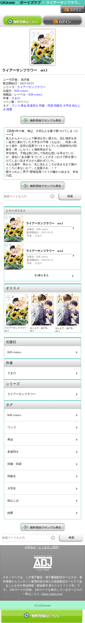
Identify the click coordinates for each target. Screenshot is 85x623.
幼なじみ (13, 500)
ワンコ (16, 105)
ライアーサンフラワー (31, 87)
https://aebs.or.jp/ (52, 593)
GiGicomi (7, 2)
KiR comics (21, 90)
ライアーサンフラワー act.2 (44, 250)
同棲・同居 (46, 105)
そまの (16, 98)
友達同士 (32, 105)
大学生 (67, 105)
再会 (23, 105)
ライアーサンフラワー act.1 (44, 223)
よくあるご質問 (48, 547)
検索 (70, 196)
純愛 (9, 109)
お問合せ (30, 547)
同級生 (58, 105)
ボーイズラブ (30, 2)
